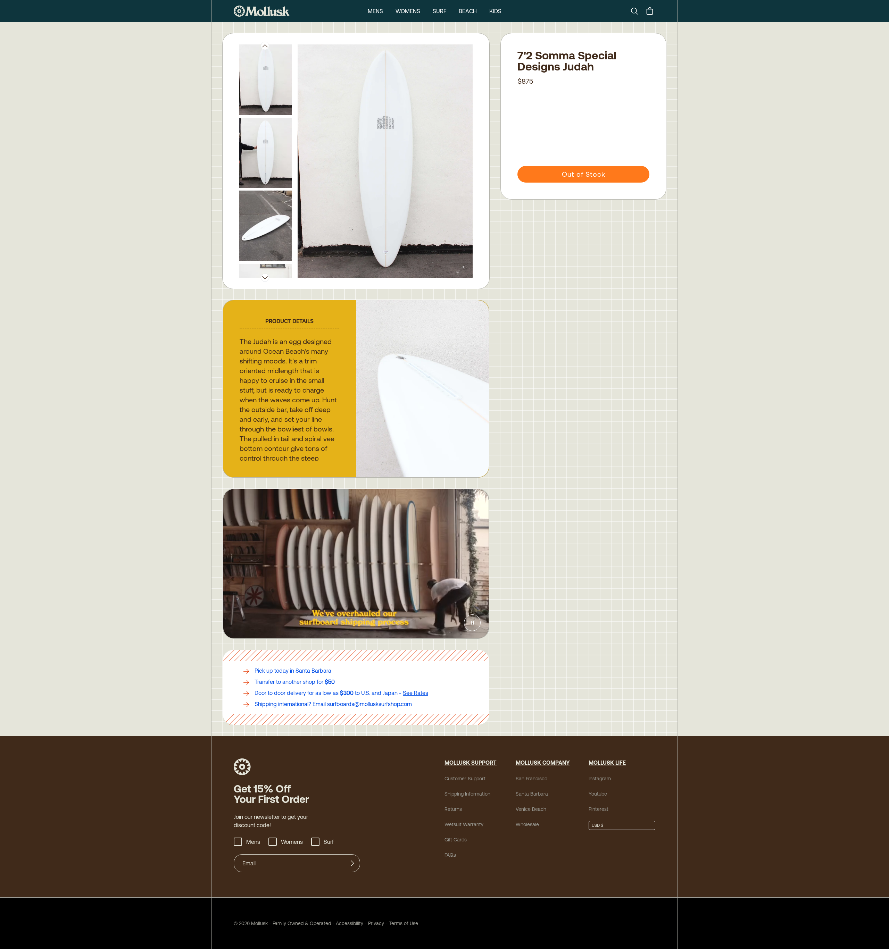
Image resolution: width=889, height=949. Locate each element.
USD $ (597, 825)
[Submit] (352, 863)
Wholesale (527, 824)
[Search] (637, 11)
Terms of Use (403, 923)
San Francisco (531, 778)
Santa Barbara (532, 794)
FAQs (450, 855)
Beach (468, 11)
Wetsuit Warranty (463, 824)
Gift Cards (455, 839)
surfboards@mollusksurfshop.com (369, 704)
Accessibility (347, 923)
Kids (495, 11)
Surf (439, 11)
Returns (453, 809)
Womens (408, 11)
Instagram (600, 778)
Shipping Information (467, 794)
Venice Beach (531, 809)
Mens (375, 11)
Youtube (598, 794)
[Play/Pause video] (472, 622)
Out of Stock (583, 174)
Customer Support (464, 778)
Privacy (376, 923)
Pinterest (598, 809)
